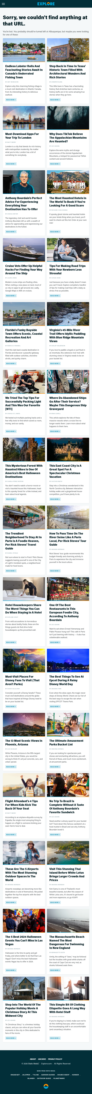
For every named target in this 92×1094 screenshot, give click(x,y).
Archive (42, 1059)
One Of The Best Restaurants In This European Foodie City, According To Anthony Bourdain (64, 612)
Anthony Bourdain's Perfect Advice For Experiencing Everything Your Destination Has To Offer (23, 203)
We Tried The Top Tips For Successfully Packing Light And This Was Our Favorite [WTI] (23, 403)
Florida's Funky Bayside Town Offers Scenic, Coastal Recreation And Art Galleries (23, 335)
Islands (31, 1078)
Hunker (75, 1075)
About (33, 1059)
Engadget (15, 1075)
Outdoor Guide (44, 1078)
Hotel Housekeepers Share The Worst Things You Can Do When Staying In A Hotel (23, 608)
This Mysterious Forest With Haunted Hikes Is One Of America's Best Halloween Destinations (24, 471)
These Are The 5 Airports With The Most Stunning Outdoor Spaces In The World (21, 874)
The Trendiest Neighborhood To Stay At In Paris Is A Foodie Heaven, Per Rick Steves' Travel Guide (23, 541)
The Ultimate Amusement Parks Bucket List (66, 742)
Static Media (33, 1063)
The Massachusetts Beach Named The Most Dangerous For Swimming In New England (66, 942)
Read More (10, 100)
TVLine (36, 1075)
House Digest (63, 1075)
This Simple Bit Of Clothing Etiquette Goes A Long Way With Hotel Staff (67, 1008)
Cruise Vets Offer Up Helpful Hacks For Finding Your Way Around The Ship (23, 269)
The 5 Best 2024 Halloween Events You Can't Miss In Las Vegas (24, 940)
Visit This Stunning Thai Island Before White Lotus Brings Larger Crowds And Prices (66, 874)
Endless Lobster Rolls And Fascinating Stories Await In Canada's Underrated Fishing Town (24, 71)
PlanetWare (59, 1078)
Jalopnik (26, 1075)
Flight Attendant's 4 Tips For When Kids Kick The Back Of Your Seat (21, 804)
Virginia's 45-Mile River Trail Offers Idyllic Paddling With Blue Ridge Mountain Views (67, 335)
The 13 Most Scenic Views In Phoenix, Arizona (23, 742)
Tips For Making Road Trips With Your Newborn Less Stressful (67, 269)
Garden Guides (48, 1075)
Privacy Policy (55, 1059)
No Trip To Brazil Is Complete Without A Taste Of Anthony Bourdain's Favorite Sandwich (66, 806)
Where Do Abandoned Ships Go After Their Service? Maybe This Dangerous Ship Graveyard (67, 403)
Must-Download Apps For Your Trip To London (22, 135)
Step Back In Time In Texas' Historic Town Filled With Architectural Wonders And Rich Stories (67, 71)
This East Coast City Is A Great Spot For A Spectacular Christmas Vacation (65, 471)
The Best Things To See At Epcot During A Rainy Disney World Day (66, 680)
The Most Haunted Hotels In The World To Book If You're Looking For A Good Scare (67, 201)
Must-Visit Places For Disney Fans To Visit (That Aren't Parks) (22, 680)
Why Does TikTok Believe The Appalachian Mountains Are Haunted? (68, 137)
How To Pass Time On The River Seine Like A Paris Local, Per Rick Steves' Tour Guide (67, 539)
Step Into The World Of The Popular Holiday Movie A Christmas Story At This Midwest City (23, 1010)
